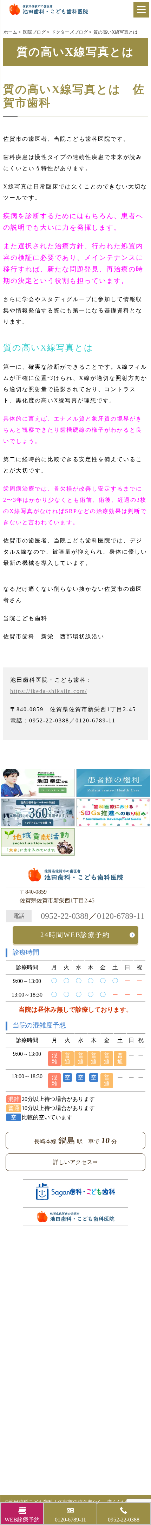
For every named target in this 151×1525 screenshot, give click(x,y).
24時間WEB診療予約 (75, 934)
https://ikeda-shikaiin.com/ (48, 691)
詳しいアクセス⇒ (75, 1162)
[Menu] (141, 10)
